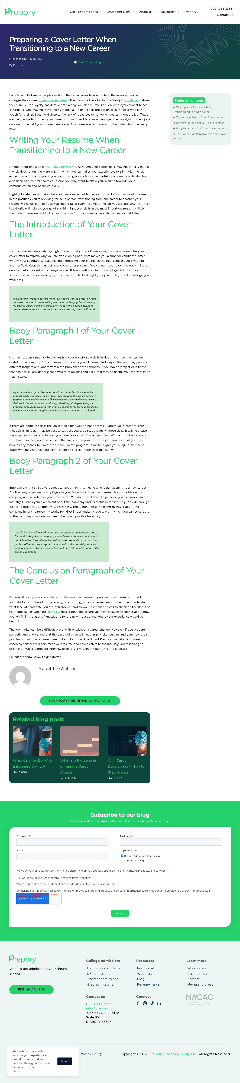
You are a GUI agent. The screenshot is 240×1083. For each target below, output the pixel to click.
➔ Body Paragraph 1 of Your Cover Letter (198, 123)
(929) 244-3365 (99, 1004)
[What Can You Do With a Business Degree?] (32, 741)
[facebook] (138, 1003)
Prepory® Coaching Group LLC (173, 1054)
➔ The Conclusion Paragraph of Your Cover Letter (200, 136)
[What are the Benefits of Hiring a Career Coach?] (79, 741)
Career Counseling (89, 62)
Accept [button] (64, 1061)
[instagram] (145, 1003)
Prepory (18, 65)
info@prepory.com (101, 1008)
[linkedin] (159, 1003)
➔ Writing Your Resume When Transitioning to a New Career (192, 109)
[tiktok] (152, 1003)
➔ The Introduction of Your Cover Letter (198, 117)
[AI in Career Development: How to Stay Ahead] (127, 741)
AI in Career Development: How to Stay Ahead (126, 766)
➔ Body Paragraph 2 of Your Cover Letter (199, 128)
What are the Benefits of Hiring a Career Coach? (78, 766)
